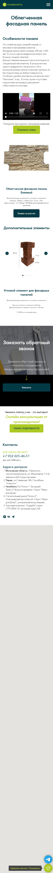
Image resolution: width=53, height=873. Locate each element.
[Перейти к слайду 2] (25, 275)
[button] (26, 130)
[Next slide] (46, 253)
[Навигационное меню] (48, 4)
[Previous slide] (7, 253)
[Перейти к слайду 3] (27, 275)
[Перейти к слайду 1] (22, 275)
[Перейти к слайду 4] (30, 275)
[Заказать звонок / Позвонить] (48, 868)
